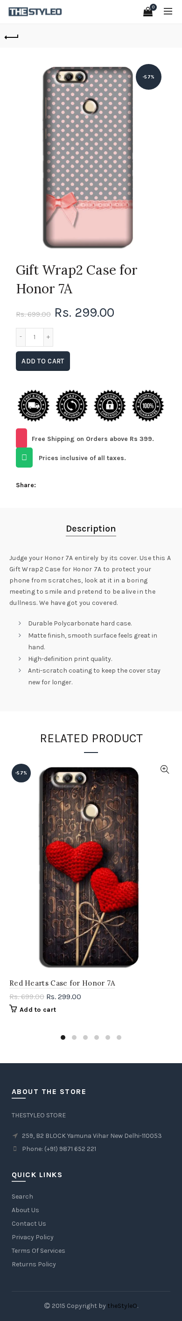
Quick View (164, 769)
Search (22, 1196)
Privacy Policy (33, 1237)
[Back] (11, 36)
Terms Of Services (38, 1251)
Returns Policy (34, 1264)
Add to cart (42, 361)
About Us (25, 1210)
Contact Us (29, 1224)
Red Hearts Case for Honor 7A (62, 983)
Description (91, 528)
